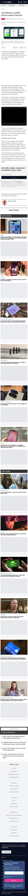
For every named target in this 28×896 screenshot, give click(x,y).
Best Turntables (14, 812)
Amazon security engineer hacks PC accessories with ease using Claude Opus (13, 756)
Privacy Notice (19, 182)
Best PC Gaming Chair (14, 791)
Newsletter (24, 47)
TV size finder (12, 5)
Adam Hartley (10, 18)
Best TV (14, 800)
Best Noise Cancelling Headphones (14, 815)
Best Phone (14, 797)
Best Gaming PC (14, 788)
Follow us (16, 47)
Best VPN (14, 768)
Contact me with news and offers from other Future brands (14, 877)
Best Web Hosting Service (14, 774)
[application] (14, 115)
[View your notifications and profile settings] (19, 2)
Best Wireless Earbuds (14, 818)
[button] (26, 2)
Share (5, 47)
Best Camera (14, 826)
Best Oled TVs (14, 803)
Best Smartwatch (14, 806)
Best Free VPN (14, 771)
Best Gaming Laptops (14, 785)
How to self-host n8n (9, 732)
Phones (2, 9)
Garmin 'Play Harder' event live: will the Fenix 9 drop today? (14, 749)
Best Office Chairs (14, 821)
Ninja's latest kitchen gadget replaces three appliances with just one (14, 737)
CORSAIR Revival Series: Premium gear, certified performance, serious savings (14, 743)
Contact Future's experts (7, 860)
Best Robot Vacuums (14, 835)
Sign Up (14, 880)
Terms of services (17, 181)
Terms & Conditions (12, 886)
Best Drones (14, 832)
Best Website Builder (14, 777)
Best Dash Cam (14, 829)
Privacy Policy (18, 885)
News (3, 19)
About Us (4, 857)
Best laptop (21, 5)
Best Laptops (14, 782)
